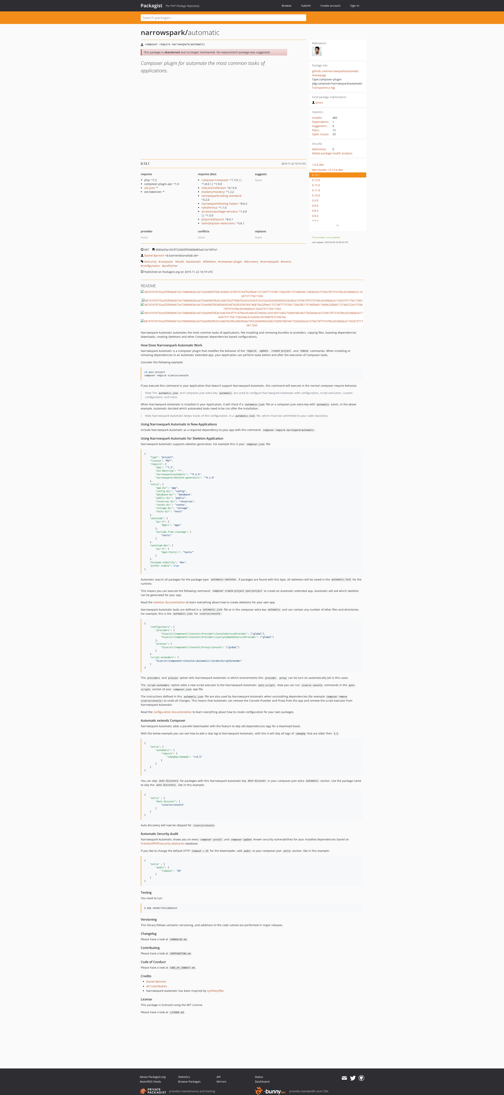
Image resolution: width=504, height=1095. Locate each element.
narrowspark (270, 261)
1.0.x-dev (318, 165)
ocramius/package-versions (219, 211)
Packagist (151, 5)
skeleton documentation (169, 602)
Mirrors (221, 1081)
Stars (315, 130)
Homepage (319, 75)
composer (166, 261)
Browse (286, 5)
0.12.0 (316, 185)
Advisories (319, 149)
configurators (151, 266)
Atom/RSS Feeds (150, 1081)
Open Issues (320, 134)
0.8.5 (315, 211)
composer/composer (214, 180)
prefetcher (171, 266)
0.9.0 (315, 200)
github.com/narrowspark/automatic (335, 71)
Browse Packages (189, 1081)
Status (259, 1077)
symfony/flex (215, 991)
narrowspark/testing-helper (219, 203)
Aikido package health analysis (332, 153)
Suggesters (319, 126)
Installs (316, 118)
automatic (194, 261)
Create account (330, 5)
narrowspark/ (164, 32)
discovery (252, 261)
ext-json (149, 188)
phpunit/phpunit (212, 219)
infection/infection (213, 188)
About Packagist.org (153, 1077)
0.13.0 (316, 180)
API (219, 1077)
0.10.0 (316, 195)
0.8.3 (315, 221)
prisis (319, 102)
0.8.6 (315, 205)
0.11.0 (316, 190)
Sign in (354, 5)
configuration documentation (172, 712)
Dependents (320, 122)
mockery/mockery (212, 192)
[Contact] (344, 1078)
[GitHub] (361, 1078)
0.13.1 (316, 175)
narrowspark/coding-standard (221, 196)
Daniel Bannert (154, 255)
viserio (287, 261)
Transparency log (323, 87)
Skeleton (210, 261)
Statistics (184, 1077)
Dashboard (262, 1081)
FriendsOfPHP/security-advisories (163, 843)
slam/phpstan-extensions (218, 223)
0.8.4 (315, 216)
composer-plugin (231, 261)
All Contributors (156, 986)
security (151, 261)
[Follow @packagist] (353, 1078)
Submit (306, 5)
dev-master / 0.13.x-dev (327, 170)
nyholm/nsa (209, 207)
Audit (180, 261)
